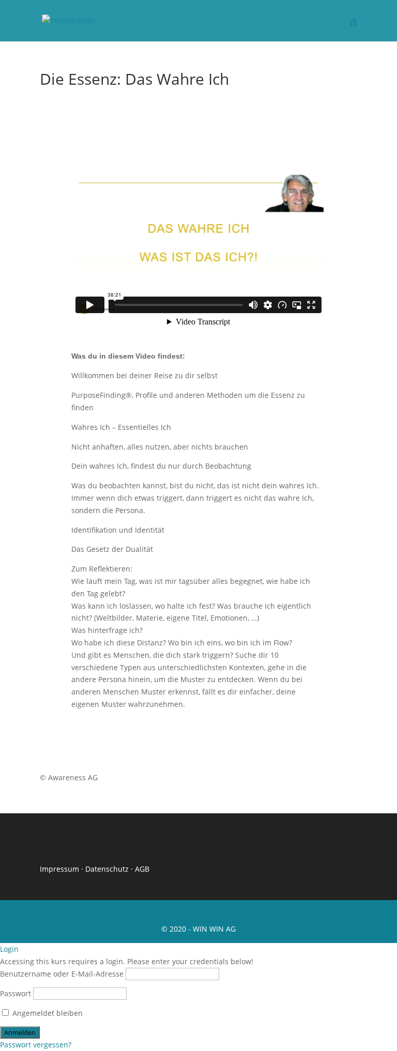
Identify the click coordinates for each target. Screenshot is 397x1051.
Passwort (15, 993)
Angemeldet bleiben (46, 1013)
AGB (142, 869)
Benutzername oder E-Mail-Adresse (62, 974)
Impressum (59, 869)
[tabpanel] (198, 431)
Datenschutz (107, 869)
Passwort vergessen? (35, 1044)
